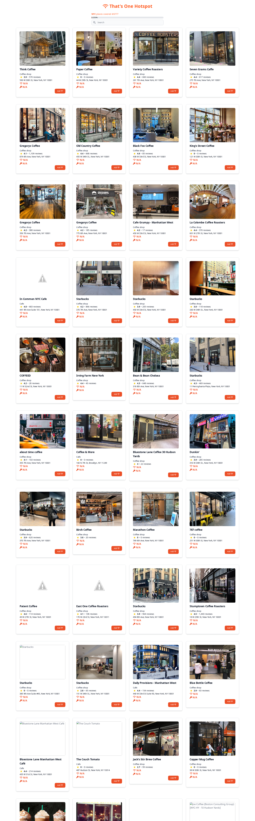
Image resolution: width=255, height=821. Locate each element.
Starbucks (82, 299)
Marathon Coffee (144, 529)
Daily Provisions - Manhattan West (154, 683)
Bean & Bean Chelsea (146, 375)
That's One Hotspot (130, 6)
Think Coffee (28, 69)
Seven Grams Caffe (202, 69)
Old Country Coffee (88, 146)
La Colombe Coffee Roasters (207, 222)
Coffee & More (85, 452)
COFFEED (25, 375)
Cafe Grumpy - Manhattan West (153, 222)
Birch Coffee (84, 529)
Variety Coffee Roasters (148, 69)
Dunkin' (195, 452)
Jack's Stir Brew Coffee (147, 759)
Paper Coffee (84, 69)
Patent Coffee (28, 606)
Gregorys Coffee (30, 146)
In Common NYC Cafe (33, 299)
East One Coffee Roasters (92, 606)
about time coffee (31, 452)
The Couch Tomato (88, 759)
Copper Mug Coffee (202, 759)
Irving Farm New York (90, 375)
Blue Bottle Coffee (201, 683)
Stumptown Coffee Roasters (207, 606)
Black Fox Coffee (143, 146)
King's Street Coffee (202, 146)
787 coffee (196, 529)
